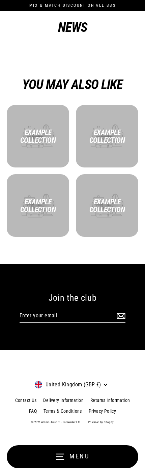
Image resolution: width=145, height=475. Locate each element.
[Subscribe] (120, 316)
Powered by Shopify (101, 422)
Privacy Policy (102, 411)
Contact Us (26, 400)
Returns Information (110, 400)
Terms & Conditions (63, 411)
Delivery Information (63, 400)
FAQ (33, 411)
